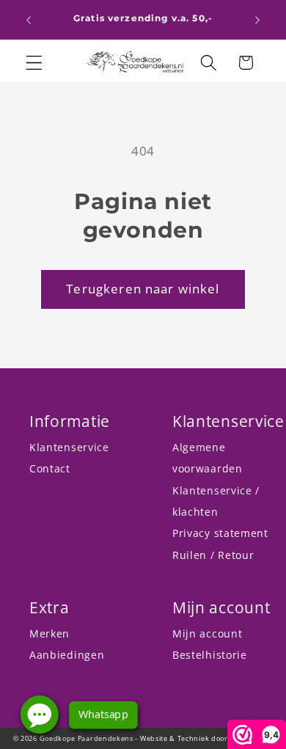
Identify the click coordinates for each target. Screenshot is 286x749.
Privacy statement (220, 533)
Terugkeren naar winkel (142, 288)
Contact (49, 468)
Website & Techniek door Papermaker (206, 738)
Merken (49, 633)
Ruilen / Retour (213, 555)
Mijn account (207, 633)
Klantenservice (69, 447)
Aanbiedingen (66, 655)
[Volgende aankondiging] (257, 20)
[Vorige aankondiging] (28, 20)
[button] (34, 62)
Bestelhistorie (209, 655)
